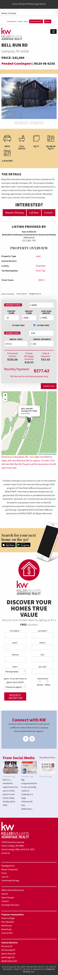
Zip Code (42, 666)
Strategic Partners (10, 904)
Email (15, 642)
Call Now (34, 212)
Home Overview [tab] (7, 294)
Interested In (42, 678)
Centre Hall (7, 932)
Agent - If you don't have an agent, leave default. (15, 680)
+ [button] (5, 395)
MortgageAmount (46, 312)
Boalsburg (6, 929)
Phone (43, 642)
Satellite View (48, 386)
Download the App (10, 880)
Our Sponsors (12, 21)
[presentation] (21, 123)
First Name (15, 631)
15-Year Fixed (18, 325)
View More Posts (47, 757)
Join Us (4, 876)
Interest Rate (12, 333)
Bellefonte (6, 925)
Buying (40, 684)
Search (47, 21)
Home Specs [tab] (22, 294)
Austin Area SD (8, 953)
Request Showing (14, 212)
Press (4, 873)
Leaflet (40, 454)
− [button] (5, 399)
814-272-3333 (27, 849)
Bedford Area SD (9, 961)
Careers (20, 21)
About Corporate (9, 869)
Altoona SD (6, 946)
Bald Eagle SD (8, 957)
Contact (48, 212)
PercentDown (11, 312)
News (26, 21)
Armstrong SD (8, 949)
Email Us (5, 853)
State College (8, 918)
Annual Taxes (16, 339)
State (15, 666)
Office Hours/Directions (12, 890)
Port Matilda (7, 921)
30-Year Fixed (42, 325)
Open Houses (35, 21)
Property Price (13, 305)
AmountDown (29, 312)
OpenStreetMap (50, 454)
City (43, 654)
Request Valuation (15, 696)
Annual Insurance (42, 339)
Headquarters (7, 865)
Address (15, 654)
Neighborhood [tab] (35, 294)
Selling (47, 684)
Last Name (43, 631)
